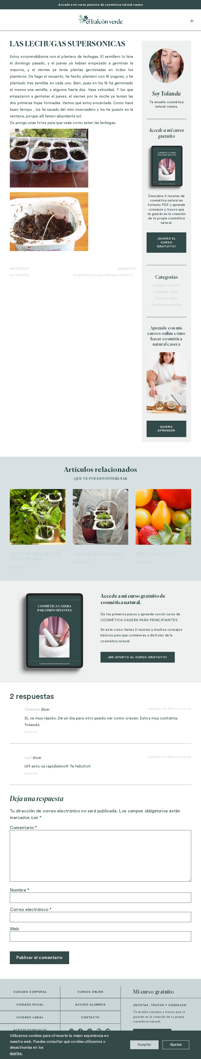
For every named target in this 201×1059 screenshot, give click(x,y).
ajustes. (16, 1053)
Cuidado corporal (166, 285)
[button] (192, 21)
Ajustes (176, 1044)
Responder (31, 732)
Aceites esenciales (166, 305)
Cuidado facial (166, 292)
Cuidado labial (166, 298)
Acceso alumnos (90, 1004)
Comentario (23, 827)
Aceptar (144, 1044)
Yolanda (32, 709)
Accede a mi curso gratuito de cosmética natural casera (100, 4)
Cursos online (90, 992)
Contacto (90, 1017)
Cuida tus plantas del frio (98, 554)
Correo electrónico (30, 909)
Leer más (18, 567)
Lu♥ (28, 758)
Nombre (19, 890)
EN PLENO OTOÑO (156, 554)
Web (14, 929)
